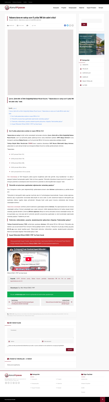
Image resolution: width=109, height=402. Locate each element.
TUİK (65, 313)
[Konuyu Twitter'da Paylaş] (68, 25)
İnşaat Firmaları (91, 7)
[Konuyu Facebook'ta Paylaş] (65, 25)
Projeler (63, 7)
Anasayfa (56, 7)
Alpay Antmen (18, 313)
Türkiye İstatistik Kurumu (19, 315)
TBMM (30, 143)
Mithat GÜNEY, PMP (35, 243)
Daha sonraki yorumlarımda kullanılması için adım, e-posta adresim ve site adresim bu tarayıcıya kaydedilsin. (36, 345)
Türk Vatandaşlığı (12, 176)
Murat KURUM (60, 313)
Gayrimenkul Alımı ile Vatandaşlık (49, 313)
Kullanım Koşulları (17, 2)
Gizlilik (25, 2)
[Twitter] (8, 383)
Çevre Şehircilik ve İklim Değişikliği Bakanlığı (31, 313)
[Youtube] (11, 383)
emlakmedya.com (20, 294)
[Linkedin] (19, 383)
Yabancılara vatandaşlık (13, 206)
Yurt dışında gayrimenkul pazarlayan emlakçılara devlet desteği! (22, 302)
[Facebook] (6, 383)
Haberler (81, 7)
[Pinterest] (14, 383)
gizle (14, 108)
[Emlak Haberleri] (91, 54)
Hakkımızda (8, 2)
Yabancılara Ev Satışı (29, 315)
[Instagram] (16, 383)
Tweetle (9, 308)
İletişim (30, 2)
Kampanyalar (73, 7)
